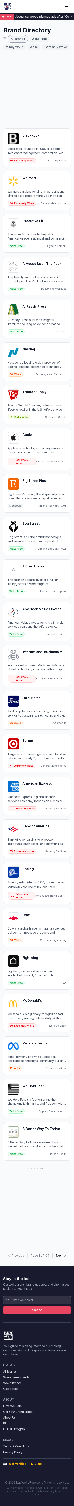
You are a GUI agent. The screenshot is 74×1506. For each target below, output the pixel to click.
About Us (9, 1417)
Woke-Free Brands (16, 1377)
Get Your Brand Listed (18, 1411)
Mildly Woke (14, 47)
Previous (18, 1255)
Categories (10, 1388)
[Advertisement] (37, 89)
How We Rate (12, 1406)
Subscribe (35, 1310)
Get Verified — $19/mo (25, 1463)
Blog (6, 1423)
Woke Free (39, 39)
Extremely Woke (55, 47)
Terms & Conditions (16, 1446)
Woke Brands (12, 1383)
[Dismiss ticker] (71, 16)
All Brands (18, 39)
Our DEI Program (14, 1429)
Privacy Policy (12, 1452)
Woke (34, 47)
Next (59, 1255)
